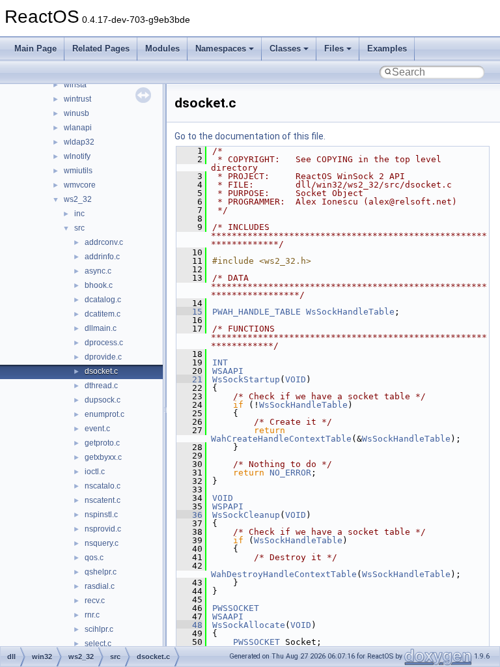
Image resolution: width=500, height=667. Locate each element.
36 (189, 515)
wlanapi (78, 127)
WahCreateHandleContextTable (281, 439)
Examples (387, 48)
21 (189, 379)
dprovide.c (103, 357)
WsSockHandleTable (350, 312)
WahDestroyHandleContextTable (284, 574)
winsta (75, 84)
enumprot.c (104, 414)
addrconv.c (104, 242)
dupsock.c (102, 399)
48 (189, 625)
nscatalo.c (102, 485)
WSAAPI (227, 371)
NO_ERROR (290, 472)
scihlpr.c (99, 629)
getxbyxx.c (103, 457)
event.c (97, 428)
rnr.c (92, 614)
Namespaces (220, 48)
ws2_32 (78, 199)
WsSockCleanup (246, 515)
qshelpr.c (101, 571)
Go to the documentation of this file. (250, 136)
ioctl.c (95, 471)
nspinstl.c (101, 514)
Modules (162, 48)
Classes (285, 48)
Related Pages (101, 48)
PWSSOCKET (235, 608)
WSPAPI (227, 506)
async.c (98, 271)
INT (220, 362)
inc (79, 213)
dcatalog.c (103, 299)
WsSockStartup (246, 379)
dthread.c (101, 385)
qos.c (94, 557)
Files (334, 48)
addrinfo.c (102, 256)
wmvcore (80, 185)
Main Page (35, 48)
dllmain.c (101, 328)
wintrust (77, 99)
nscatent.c (102, 500)
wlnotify (77, 156)
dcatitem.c (102, 314)
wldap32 (79, 142)
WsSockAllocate (248, 625)
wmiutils (78, 170)
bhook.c (99, 285)
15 (189, 312)
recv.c (95, 600)
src (79, 228)
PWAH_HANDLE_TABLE (256, 312)
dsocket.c (101, 371)
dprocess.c (104, 342)
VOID (295, 379)
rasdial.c (100, 586)
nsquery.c (101, 543)
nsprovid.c (103, 528)
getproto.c (102, 442)
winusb (76, 113)
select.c (98, 643)
